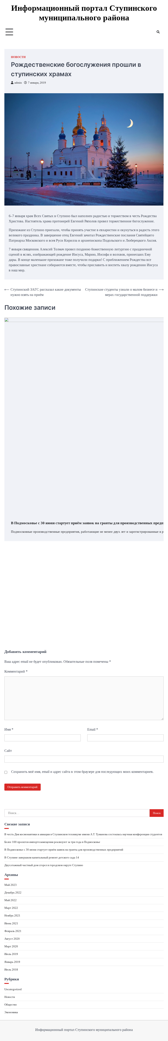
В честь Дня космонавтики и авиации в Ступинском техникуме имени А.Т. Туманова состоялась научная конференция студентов (83, 834)
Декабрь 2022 (12, 892)
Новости (18, 57)
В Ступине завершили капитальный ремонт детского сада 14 (41, 857)
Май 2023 (10, 884)
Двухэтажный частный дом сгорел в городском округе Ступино (43, 865)
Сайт (8, 751)
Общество (10, 1004)
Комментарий (16, 671)
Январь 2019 (12, 962)
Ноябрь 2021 (12, 915)
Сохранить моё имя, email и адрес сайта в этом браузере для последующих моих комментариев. (82, 772)
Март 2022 (11, 907)
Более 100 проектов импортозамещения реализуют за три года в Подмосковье (52, 842)
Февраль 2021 (12, 931)
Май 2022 (10, 900)
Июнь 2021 (11, 923)
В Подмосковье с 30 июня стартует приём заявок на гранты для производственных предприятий (63, 849)
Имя (8, 729)
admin (18, 82)
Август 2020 (12, 938)
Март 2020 (11, 946)
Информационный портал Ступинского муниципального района (84, 13)
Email (92, 729)
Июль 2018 (11, 969)
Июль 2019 (11, 954)
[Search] (158, 32)
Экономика (11, 1012)
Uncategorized (13, 989)
